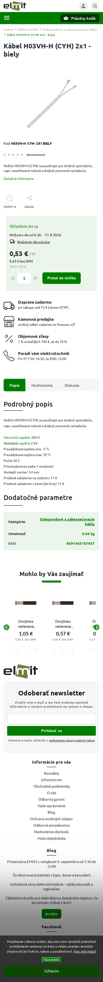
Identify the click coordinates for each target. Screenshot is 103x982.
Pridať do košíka (61, 278)
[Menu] (6, 17)
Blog (51, 812)
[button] (26, 644)
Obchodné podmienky (52, 786)
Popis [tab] (14, 385)
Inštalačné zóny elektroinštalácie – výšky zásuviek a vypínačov (51, 886)
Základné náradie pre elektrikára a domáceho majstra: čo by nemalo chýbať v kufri (52, 900)
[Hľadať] (95, 6)
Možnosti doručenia (33, 242)
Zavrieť (83, 215)
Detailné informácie (19, 178)
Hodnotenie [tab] (42, 385)
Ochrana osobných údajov (51, 818)
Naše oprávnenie (51, 805)
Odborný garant (51, 799)
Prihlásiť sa (51, 731)
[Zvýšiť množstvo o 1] (35, 278)
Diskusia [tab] (72, 385)
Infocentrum (51, 779)
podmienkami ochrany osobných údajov (72, 740)
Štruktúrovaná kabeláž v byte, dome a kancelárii (52, 875)
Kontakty (51, 773)
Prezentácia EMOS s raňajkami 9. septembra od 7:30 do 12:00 (51, 863)
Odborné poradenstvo (51, 825)
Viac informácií (85, 951)
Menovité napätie (17, 437)
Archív (51, 913)
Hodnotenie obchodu (51, 831)
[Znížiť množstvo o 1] (13, 278)
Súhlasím (51, 971)
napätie (24, 443)
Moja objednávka (52, 838)
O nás (51, 792)
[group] (25, 627)
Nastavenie (51, 960)
